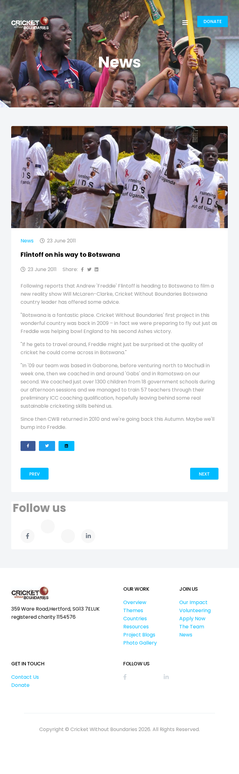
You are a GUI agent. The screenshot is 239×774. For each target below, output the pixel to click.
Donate (213, 21)
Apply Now (192, 618)
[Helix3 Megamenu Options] (185, 22)
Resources (136, 626)
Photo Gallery (140, 642)
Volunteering (195, 610)
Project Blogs (139, 634)
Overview (134, 602)
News (27, 240)
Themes (133, 610)
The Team (191, 626)
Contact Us (25, 677)
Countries (135, 618)
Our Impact (193, 602)
